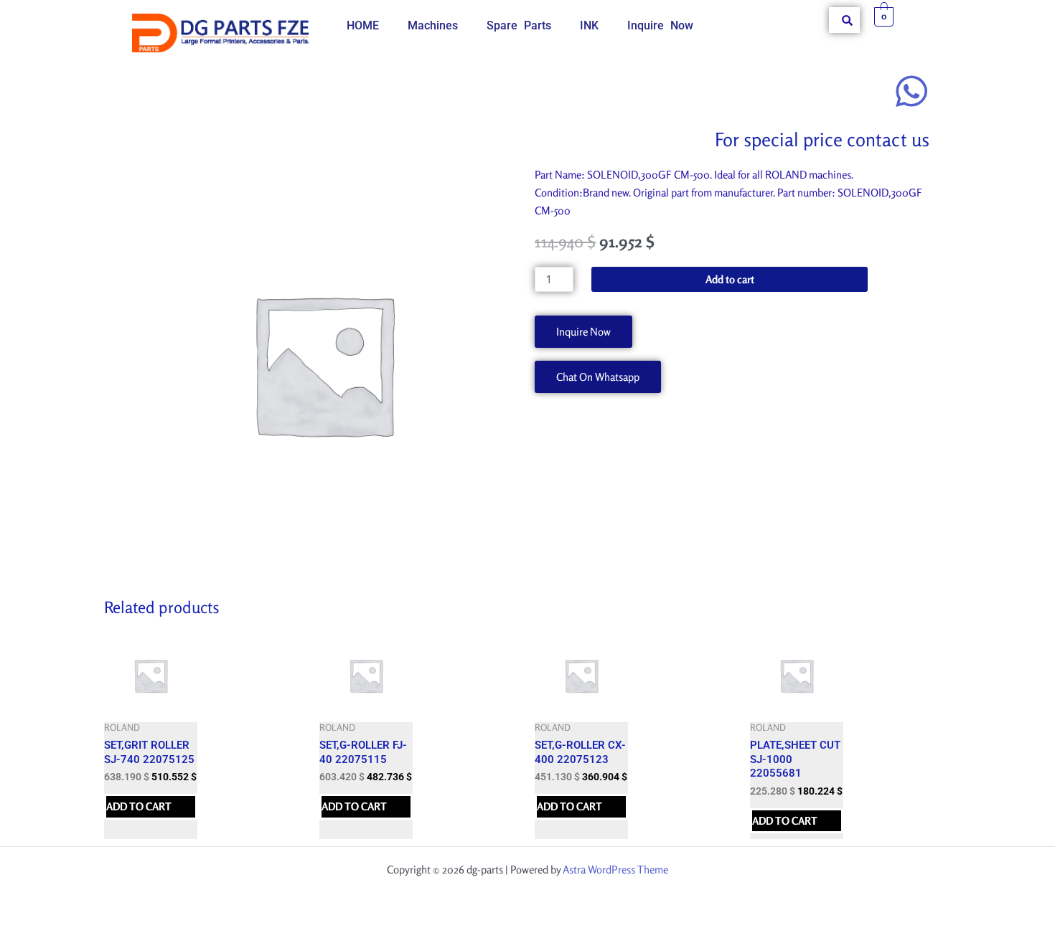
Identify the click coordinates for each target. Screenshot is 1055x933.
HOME (363, 25)
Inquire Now (660, 25)
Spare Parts (519, 25)
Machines (433, 25)
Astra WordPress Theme (615, 869)
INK (589, 25)
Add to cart (729, 279)
